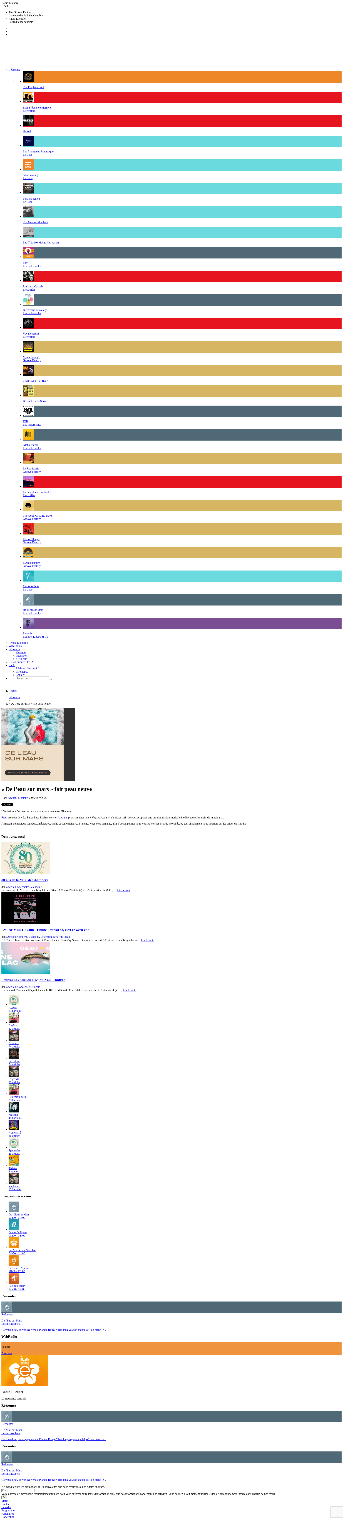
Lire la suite (123, 890)
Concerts (22, 936)
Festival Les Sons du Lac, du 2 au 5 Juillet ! (33, 980)
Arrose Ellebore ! (18, 642)
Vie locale (21, 658)
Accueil (13, 690)
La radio (6, 1507)
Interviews (22, 655)
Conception (7, 1516)
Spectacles (23, 886)
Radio (12, 665)
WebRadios (15, 645)
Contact (20, 674)
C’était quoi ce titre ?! (21, 662)
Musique (21, 652)
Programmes (8, 1510)
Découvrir (14, 649)
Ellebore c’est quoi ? (27, 668)
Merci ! (5, 1500)
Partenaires (22, 671)
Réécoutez (14, 69)
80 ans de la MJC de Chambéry (24, 880)
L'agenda (34, 936)
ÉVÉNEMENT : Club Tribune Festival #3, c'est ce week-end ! (46, 930)
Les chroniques (49, 936)
